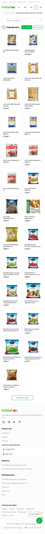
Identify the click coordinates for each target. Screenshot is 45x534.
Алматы (5, 509)
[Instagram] (9, 422)
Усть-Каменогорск (9, 512)
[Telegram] (19, 422)
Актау (11, 515)
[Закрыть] (42, 513)
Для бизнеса (21, 2)
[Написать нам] (39, 521)
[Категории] (4, 27)
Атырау (4, 515)
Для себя (12, 2)
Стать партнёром (34, 2)
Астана (12, 509)
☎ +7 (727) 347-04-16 (33, 528)
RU (25, 7)
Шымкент (20, 509)
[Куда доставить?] (18, 7)
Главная (4, 2)
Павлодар (22, 512)
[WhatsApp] (4, 422)
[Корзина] (31, 7)
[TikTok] (14, 422)
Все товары (26, 27)
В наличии (38, 27)
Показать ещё (22, 398)
